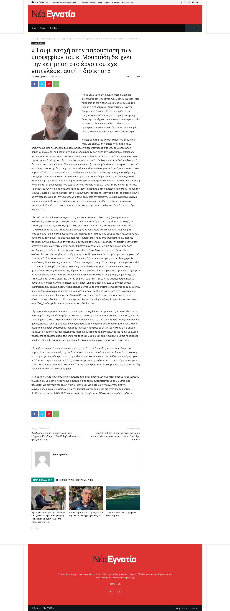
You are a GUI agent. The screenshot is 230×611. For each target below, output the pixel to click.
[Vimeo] (193, 2)
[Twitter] (189, 2)
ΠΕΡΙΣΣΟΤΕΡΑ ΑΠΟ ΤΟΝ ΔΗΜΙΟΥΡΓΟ (74, 480)
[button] (195, 28)
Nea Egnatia (41, 77)
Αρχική (34, 38)
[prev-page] (33, 528)
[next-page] (38, 528)
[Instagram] (185, 2)
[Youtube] (197, 2)
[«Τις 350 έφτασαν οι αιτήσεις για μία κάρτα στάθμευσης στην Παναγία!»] (86, 498)
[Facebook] (182, 2)
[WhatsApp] (56, 84)
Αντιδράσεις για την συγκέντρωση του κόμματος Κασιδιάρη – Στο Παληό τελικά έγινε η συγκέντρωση (56, 436)
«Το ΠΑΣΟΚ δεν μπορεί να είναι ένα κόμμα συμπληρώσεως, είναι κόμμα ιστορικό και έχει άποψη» (115, 436)
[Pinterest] (49, 84)
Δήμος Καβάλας (48, 38)
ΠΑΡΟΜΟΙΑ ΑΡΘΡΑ (43, 480)
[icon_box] (127, 3)
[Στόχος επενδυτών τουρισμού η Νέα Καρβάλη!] (123, 498)
